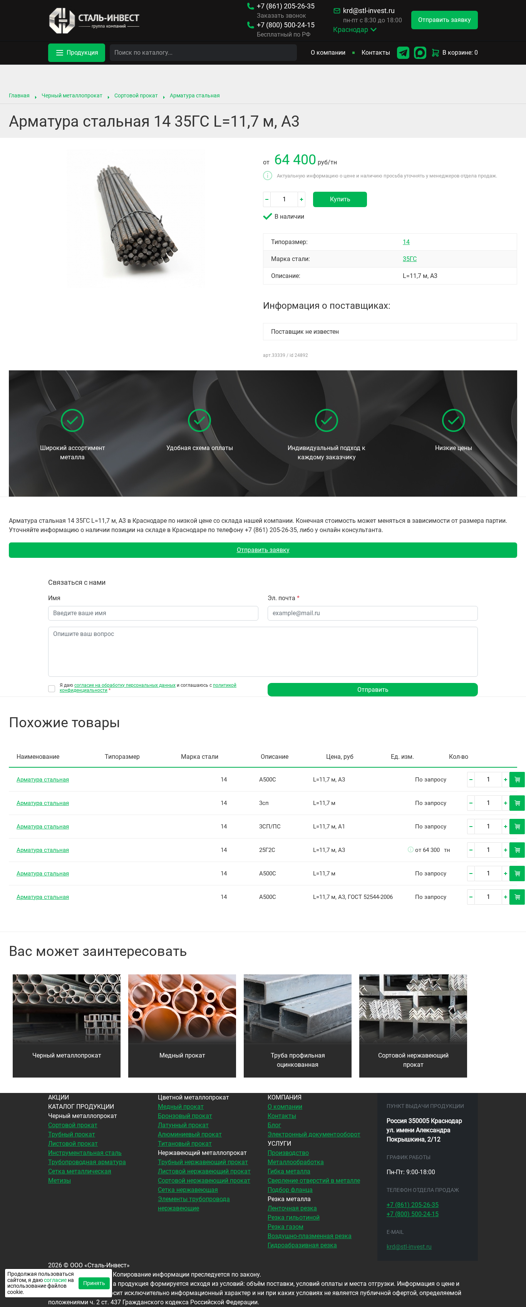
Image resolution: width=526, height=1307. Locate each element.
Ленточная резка (292, 1208)
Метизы (59, 1180)
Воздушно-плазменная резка (310, 1236)
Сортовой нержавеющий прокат (413, 1060)
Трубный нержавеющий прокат (203, 1162)
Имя (54, 598)
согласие (55, 1280)
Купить (340, 199)
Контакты (376, 52)
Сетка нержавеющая (188, 1189)
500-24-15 (286, 25)
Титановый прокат (185, 1143)
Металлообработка (296, 1162)
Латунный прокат (183, 1125)
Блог (274, 1125)
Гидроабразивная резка (302, 1245)
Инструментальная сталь (85, 1152)
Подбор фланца (290, 1189)
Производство (288, 1152)
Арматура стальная (195, 95)
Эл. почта (284, 598)
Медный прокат (182, 1055)
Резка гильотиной (294, 1217)
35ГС (410, 259)
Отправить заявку (263, 550)
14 (406, 242)
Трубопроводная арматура (87, 1162)
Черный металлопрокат (72, 95)
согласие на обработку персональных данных (125, 685)
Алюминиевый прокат (190, 1134)
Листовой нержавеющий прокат (204, 1171)
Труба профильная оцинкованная (298, 1060)
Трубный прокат (71, 1134)
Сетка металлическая (79, 1171)
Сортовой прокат (136, 95)
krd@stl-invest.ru (369, 11)
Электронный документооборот (314, 1134)
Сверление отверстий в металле (314, 1180)
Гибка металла (289, 1171)
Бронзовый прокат (185, 1116)
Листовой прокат (73, 1143)
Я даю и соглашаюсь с (148, 688)
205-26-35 (286, 6)
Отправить (373, 689)
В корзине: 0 (460, 52)
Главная (19, 95)
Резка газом (285, 1226)
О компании (328, 52)
